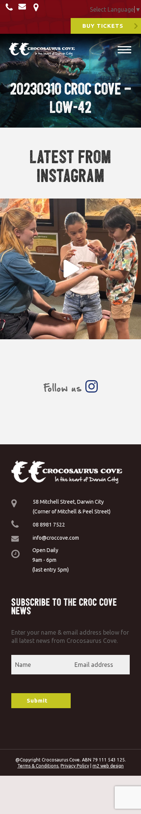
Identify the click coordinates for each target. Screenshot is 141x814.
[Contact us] (10, 8)
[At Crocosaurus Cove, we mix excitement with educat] (70, 269)
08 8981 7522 (49, 525)
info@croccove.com (56, 538)
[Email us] (24, 8)
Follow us (64, 387)
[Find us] (37, 8)
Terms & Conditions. (38, 765)
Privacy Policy (75, 765)
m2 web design (108, 765)
